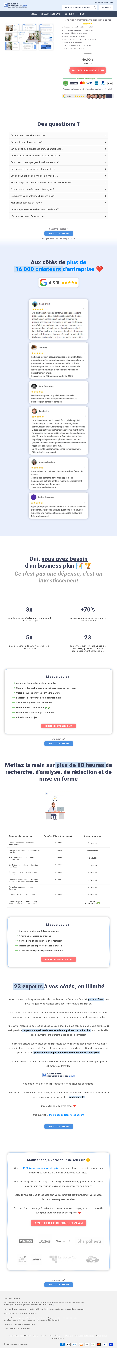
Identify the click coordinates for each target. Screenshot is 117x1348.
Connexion (97, 2)
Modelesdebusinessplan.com (19, 1344)
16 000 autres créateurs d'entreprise (41, 1168)
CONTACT (81, 14)
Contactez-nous (101, 1336)
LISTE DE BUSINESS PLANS (50, 14)
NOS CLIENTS (69, 14)
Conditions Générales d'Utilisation (20, 1336)
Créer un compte (108, 2)
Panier (108, 7)
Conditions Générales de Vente (43, 1336)
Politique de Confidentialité (64, 1336)
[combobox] (79, 7)
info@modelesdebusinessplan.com (66, 1114)
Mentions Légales (58, 1338)
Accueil (34, 14)
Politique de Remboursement (84, 1336)
